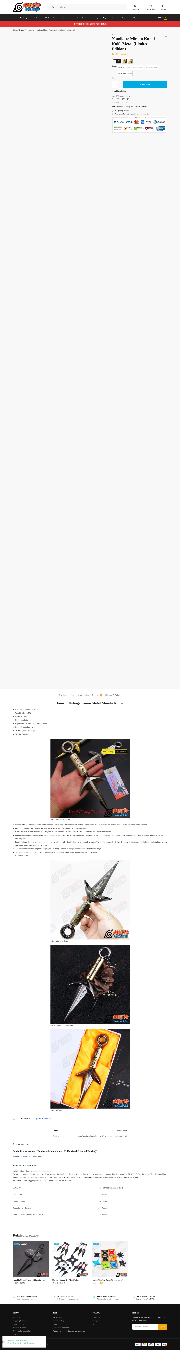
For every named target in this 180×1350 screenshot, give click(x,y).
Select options (30, 1288)
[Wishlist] (45, 1245)
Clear (113, 78)
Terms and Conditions (61, 1328)
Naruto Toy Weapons (26, 30)
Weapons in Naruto (41, 1118)
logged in (26, 1156)
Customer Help (150, 9)
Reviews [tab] (95, 695)
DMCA (15, 1334)
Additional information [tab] (80, 695)
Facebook (96, 1317)
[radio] (118, 60)
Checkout (163, 9)
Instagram (96, 1321)
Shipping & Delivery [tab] (113, 695)
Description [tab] (63, 695)
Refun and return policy (22, 1331)
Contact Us (57, 1324)
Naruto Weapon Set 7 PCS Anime (65, 1280)
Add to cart (145, 84)
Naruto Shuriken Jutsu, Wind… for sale (108, 1280)
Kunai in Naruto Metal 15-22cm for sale (29, 1280)
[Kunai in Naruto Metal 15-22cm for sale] (166, 36)
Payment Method (19, 1328)
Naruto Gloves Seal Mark (17, 1340)
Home (15, 30)
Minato (26, 856)
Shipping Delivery (20, 1321)
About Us (16, 1317)
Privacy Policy (18, 1324)
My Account (136, 9)
